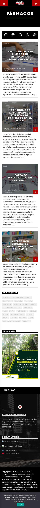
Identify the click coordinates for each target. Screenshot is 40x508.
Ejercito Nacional (21, 304)
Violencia (26, 321)
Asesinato (7, 298)
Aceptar (20, 505)
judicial (33, 311)
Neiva (22, 314)
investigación (22, 311)
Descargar (25, 489)
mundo (6, 314)
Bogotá (28, 298)
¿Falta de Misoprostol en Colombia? (20, 178)
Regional (23, 318)
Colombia (19, 301)
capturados (8, 301)
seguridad (7, 321)
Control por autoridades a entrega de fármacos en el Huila (20, 115)
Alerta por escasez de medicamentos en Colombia (20, 245)
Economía (28, 301)
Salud (5, 104)
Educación (7, 304)
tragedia (16, 321)
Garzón (33, 304)
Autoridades (18, 298)
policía (6, 318)
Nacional (6, 44)
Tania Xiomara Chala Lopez (13, 191)
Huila (5, 311)
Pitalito (30, 314)
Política (14, 318)
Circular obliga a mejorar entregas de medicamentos (20, 55)
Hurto (12, 311)
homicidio (28, 308)
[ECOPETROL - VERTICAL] (20, 356)
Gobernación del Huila (12, 308)
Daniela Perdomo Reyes (12, 258)
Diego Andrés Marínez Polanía (14, 69)
